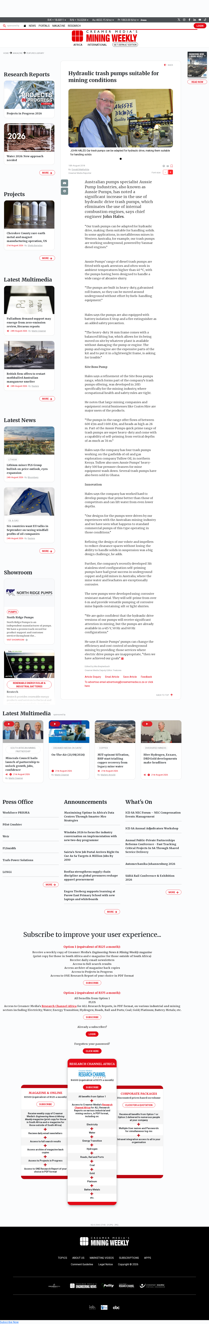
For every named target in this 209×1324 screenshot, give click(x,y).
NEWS (32, 25)
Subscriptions (129, 1257)
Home (6, 53)
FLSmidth (9, 848)
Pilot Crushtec (12, 824)
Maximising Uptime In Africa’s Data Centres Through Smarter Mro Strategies (89, 816)
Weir (6, 836)
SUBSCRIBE (45, 1104)
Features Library (35, 53)
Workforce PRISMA (16, 812)
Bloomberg (33, 477)
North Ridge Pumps (20, 617)
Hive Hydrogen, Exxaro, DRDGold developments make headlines (160, 758)
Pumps (12, 612)
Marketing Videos (102, 1257)
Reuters (35, 386)
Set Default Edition (125, 44)
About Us (78, 1257)
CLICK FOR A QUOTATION (139, 1105)
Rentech (12, 691)
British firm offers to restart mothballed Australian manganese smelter (26, 377)
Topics (62, 1257)
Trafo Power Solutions (18, 860)
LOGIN (200, 26)
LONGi (7, 872)
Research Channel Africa (59, 1006)
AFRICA (77, 44)
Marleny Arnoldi (108, 775)
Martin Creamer (39, 331)
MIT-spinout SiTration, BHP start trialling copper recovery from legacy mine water (113, 760)
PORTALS (44, 25)
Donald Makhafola (80, 169)
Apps (147, 1257)
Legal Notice (105, 1264)
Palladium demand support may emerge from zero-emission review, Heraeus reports (29, 322)
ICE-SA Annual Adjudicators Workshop (151, 828)
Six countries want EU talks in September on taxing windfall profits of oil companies (27, 529)
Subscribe (92, 983)
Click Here (92, 1051)
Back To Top (163, 695)
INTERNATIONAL (97, 44)
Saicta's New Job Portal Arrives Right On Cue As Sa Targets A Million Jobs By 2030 (91, 855)
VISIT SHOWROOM (16, 639)
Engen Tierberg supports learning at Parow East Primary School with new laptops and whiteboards (89, 895)
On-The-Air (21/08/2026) (68, 754)
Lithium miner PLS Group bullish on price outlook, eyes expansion (27, 468)
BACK (169, 65)
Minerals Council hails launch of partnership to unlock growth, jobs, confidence (22, 763)
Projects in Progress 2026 (24, 113)
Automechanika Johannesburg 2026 (150, 863)
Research (74, 25)
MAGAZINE (58, 25)
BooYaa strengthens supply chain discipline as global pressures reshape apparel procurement (91, 875)
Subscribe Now (9, 1322)
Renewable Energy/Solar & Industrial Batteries (29, 685)
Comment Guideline (82, 1264)
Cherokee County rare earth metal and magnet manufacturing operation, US (27, 237)
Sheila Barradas (35, 245)
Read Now (197, 82)
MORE (46, 173)
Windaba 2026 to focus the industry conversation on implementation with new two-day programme (90, 836)
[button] (9, 724)
